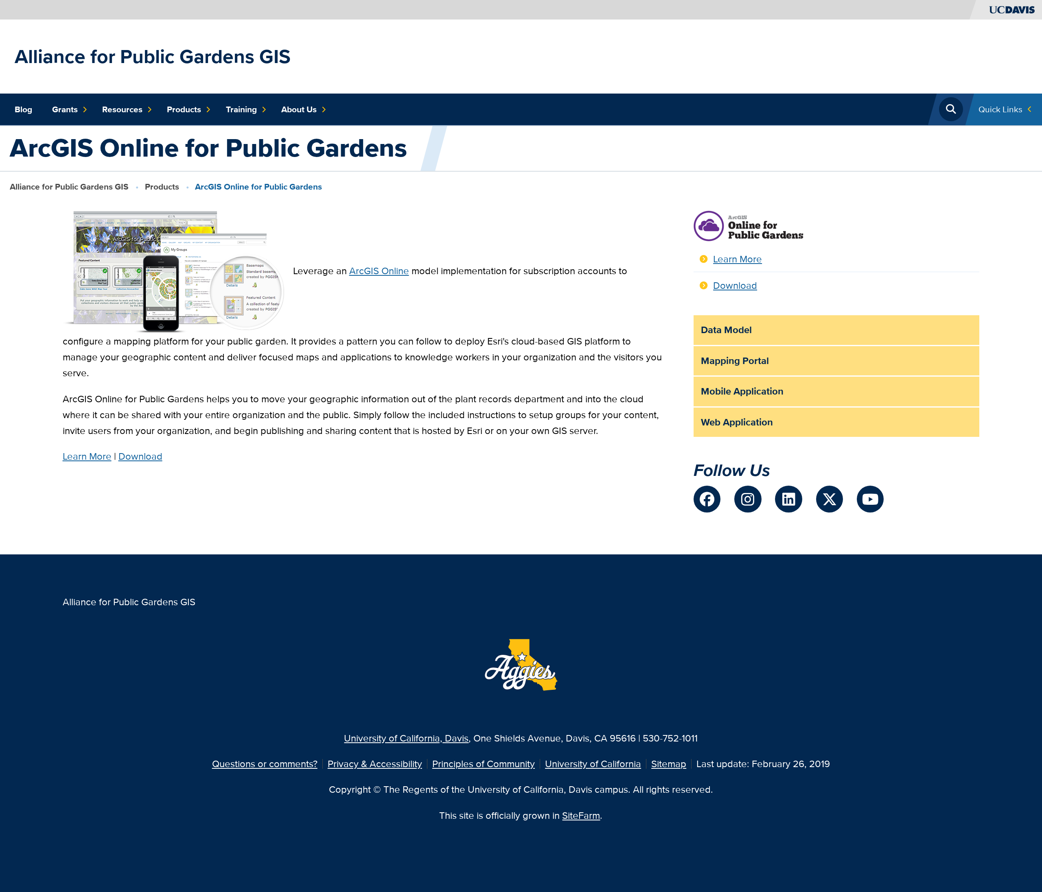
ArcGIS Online (379, 271)
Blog (23, 109)
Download (140, 456)
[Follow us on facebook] (707, 499)
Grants (65, 109)
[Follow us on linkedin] (788, 499)
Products (184, 109)
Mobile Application (742, 391)
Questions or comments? (264, 764)
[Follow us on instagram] (747, 499)
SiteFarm (581, 815)
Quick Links (1000, 109)
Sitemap (668, 764)
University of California (593, 764)
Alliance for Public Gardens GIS (153, 56)
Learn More (87, 456)
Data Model (726, 330)
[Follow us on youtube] (870, 499)
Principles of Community (483, 764)
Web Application (737, 422)
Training (241, 109)
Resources (122, 109)
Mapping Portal (735, 360)
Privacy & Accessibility (375, 764)
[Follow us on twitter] (829, 499)
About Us (299, 109)
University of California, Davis (406, 738)
